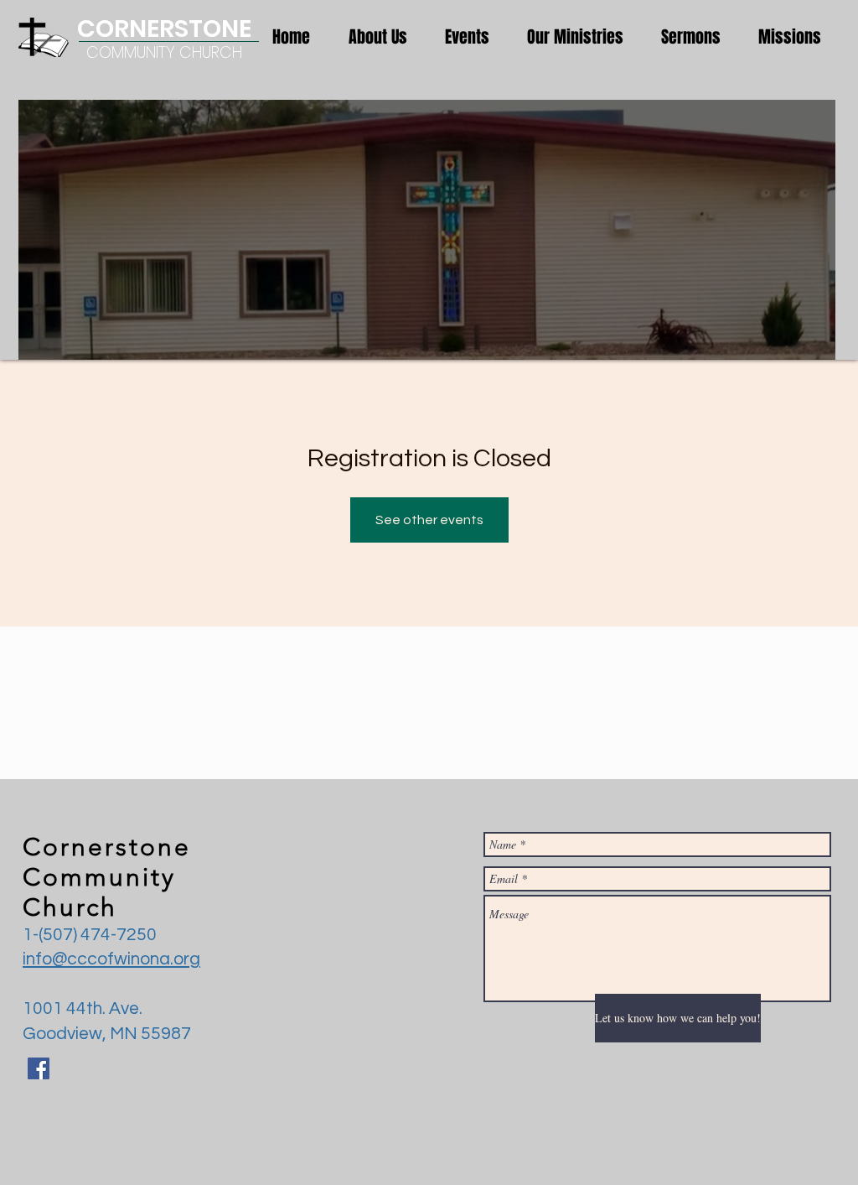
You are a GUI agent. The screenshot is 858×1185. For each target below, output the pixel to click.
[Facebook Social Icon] (38, 1068)
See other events (429, 520)
